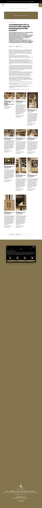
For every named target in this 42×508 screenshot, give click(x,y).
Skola (29, 491)
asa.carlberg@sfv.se (11, 87)
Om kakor (31, 492)
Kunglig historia (23, 491)
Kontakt (22, 492)
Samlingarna (18, 492)
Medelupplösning (21, 115)
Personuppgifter (26, 492)
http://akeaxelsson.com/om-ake (24, 89)
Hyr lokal (8, 492)
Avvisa (11, 260)
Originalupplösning (29, 124)
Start (9, 8)
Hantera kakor (36, 492)
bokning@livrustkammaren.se (21, 496)
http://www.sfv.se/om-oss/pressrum (24, 83)
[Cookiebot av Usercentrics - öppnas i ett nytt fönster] (32, 246)
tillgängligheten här (31, 1)
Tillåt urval (21, 260)
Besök (7, 491)
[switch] (17, 258)
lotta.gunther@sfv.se (29, 85)
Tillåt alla (30, 260)
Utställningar (12, 491)
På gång (17, 491)
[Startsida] (3, 5)
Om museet (33, 491)
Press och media (13, 492)
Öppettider (4, 492)
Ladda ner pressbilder (12, 22)
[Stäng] (40, 1)
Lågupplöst (17, 115)
